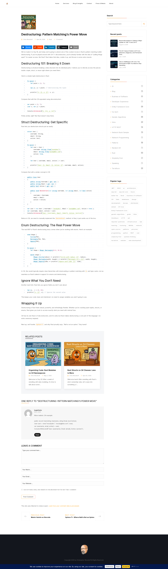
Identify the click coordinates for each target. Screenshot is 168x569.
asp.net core (123, 192)
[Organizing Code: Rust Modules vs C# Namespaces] (43, 354)
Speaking (115, 163)
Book (122, 195)
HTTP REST (116, 127)
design (134, 199)
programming (116, 233)
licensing (123, 225)
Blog (113, 91)
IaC (129, 218)
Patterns (115, 143)
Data (117, 199)
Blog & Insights (78, 3)
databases (125, 199)
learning (114, 225)
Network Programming (120, 138)
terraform (114, 240)
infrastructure (132, 222)
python (125, 233)
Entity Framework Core (120, 107)
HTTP (123, 218)
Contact (89, 3)
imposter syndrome (118, 222)
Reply (37, 435)
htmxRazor (115, 218)
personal (135, 229)
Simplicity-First (117, 158)
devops (125, 203)
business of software (134, 195)
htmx (114, 122)
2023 (119, 188)
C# (112, 199)
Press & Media (100, 3)
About (111, 3)
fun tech (115, 112)
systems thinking (130, 237)
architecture (131, 188)
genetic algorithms (117, 214)
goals (129, 214)
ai (124, 188)
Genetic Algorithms (119, 117)
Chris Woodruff (27, 39)
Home (57, 3)
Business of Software (120, 96)
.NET (113, 188)
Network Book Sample (120, 132)
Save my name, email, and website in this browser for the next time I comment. (50, 490)
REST (132, 233)
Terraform (116, 168)
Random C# (116, 148)
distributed (134, 203)
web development (135, 240)
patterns (126, 229)
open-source (115, 229)
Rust (50, 39)
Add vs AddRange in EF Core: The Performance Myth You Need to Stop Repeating (130, 63)
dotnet (113, 207)
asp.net (114, 192)
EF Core (121, 207)
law (141, 222)
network (139, 225)
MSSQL (131, 225)
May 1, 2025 (37, 412)
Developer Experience (120, 102)
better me (114, 195)
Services (66, 3)
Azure (133, 192)
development (115, 203)
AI (113, 86)
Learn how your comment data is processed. (64, 506)
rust (138, 233)
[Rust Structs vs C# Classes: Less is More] (82, 354)
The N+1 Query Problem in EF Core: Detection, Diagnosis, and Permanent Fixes (130, 52)
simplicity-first (116, 237)
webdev (123, 240)
